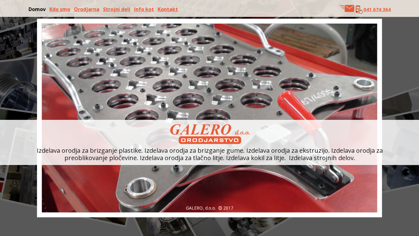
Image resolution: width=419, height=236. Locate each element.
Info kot (144, 9)
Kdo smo (59, 9)
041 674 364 (377, 9)
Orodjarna (86, 9)
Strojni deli (116, 9)
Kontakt (168, 9)
